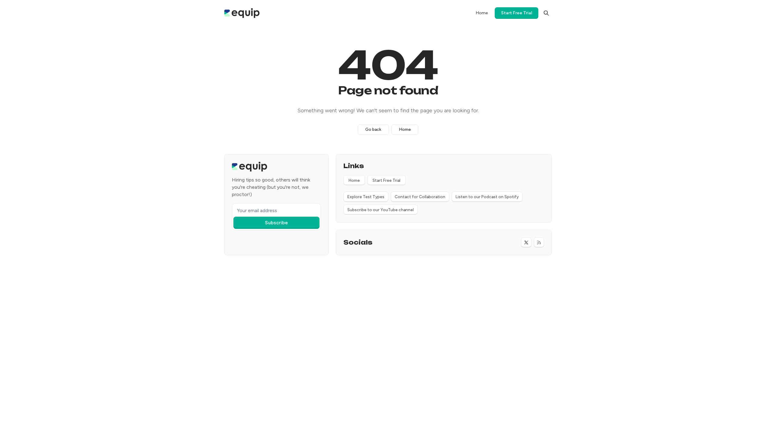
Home (405, 129)
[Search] (546, 13)
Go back (373, 129)
